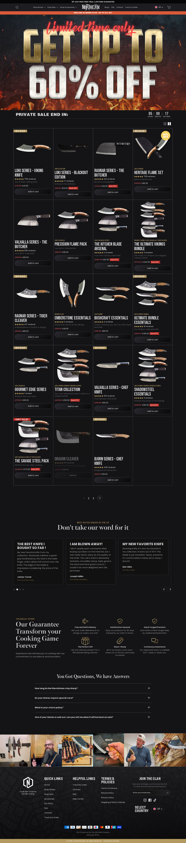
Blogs (107, 7)
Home (47, 785)
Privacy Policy (107, 797)
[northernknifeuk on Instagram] (145, 800)
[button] (19, 179)
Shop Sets (51, 7)
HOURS (150, 116)
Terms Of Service (109, 788)
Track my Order (131, 7)
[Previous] (164, 589)
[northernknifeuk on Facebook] (149, 800)
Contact (119, 7)
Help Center (78, 799)
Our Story (48, 803)
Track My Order (80, 785)
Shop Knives (38, 7)
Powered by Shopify (111, 841)
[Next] (170, 589)
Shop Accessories (67, 7)
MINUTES (158, 116)
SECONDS (166, 116)
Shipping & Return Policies (113, 802)
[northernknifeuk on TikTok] (154, 800)
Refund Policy (107, 793)
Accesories (49, 799)
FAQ (112, 7)
